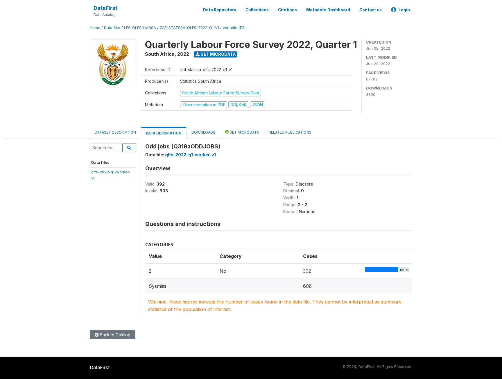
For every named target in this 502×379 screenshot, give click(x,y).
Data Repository (219, 10)
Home (95, 28)
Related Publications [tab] (290, 132)
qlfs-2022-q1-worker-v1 (190, 154)
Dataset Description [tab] (115, 132)
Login (404, 10)
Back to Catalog (114, 334)
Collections (257, 10)
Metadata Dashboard (328, 10)
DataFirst (105, 8)
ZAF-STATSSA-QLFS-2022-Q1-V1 (189, 28)
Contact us (370, 10)
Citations (287, 10)
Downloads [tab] (203, 132)
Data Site (112, 28)
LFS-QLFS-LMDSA (140, 28)
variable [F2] (234, 28)
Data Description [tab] (164, 133)
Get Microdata (218, 54)
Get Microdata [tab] (244, 132)
